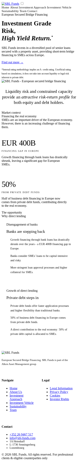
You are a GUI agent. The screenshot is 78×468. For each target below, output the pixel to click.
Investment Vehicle (59, 7)
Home (5, 7)
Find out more (12, 62)
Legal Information (61, 388)
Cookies (55, 395)
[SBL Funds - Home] (10, 3)
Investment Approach (32, 7)
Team (23, 11)
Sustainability (10, 11)
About (14, 7)
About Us (16, 392)
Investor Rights (59, 399)
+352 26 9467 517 (21, 434)
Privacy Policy (59, 392)
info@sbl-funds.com (22, 438)
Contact (32, 11)
